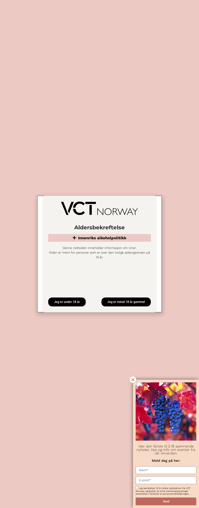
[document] (99, 254)
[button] (133, 379)
